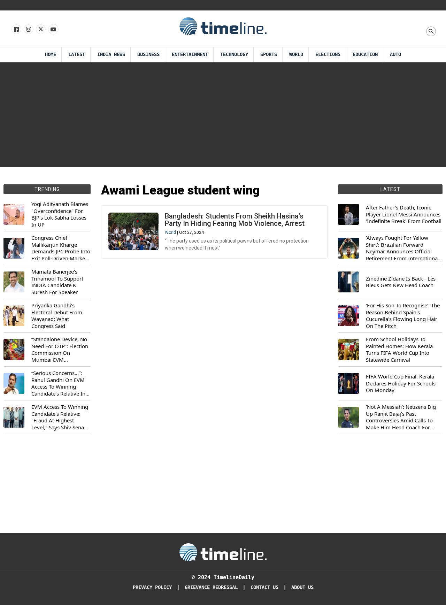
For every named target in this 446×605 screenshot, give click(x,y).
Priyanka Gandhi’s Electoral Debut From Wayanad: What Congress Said (56, 315)
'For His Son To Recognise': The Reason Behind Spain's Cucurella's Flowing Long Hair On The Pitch (403, 315)
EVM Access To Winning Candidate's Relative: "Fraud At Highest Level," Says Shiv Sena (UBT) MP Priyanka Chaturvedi (59, 417)
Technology (234, 54)
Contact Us (264, 587)
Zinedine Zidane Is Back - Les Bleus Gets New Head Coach (401, 282)
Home (50, 54)
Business (148, 54)
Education (365, 54)
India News (111, 54)
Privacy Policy (152, 587)
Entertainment (190, 54)
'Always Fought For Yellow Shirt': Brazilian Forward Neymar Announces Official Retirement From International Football (402, 248)
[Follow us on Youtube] (53, 29)
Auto (395, 54)
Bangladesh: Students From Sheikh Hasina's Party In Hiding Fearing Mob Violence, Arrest (235, 220)
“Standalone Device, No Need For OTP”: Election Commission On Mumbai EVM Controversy (59, 349)
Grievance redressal (211, 587)
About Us (302, 587)
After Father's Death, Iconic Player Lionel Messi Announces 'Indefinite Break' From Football (403, 214)
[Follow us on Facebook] (15, 29)
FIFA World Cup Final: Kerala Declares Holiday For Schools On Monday (401, 383)
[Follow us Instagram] (28, 29)
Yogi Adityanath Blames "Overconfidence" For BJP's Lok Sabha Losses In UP (59, 214)
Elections (327, 54)
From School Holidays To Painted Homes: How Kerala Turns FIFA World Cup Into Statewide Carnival (399, 349)
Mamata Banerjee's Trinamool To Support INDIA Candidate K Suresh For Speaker (57, 282)
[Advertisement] (223, 114)
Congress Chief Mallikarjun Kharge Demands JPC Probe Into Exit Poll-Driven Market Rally (60, 248)
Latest (76, 54)
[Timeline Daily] (223, 26)
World (296, 54)
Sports (268, 54)
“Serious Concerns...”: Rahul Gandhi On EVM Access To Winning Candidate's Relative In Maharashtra (58, 383)
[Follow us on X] (40, 29)
